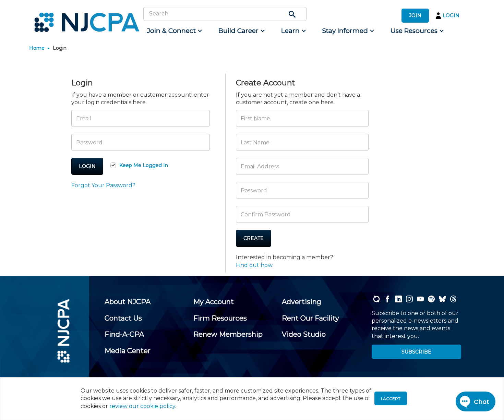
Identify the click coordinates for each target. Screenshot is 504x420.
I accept (390, 398)
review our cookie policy (142, 406)
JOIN (415, 15)
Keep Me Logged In (143, 165)
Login (87, 166)
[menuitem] (174, 31)
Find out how (254, 265)
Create (253, 238)
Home (37, 48)
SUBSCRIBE (416, 352)
